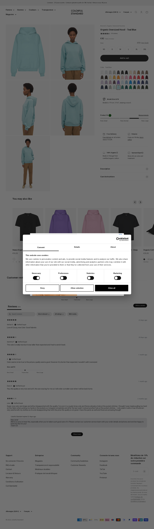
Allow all (111, 288)
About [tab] (113, 247)
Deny (42, 288)
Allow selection (77, 288)
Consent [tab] (41, 247)
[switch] (63, 278)
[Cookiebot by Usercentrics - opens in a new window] (117, 239)
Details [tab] (77, 247)
